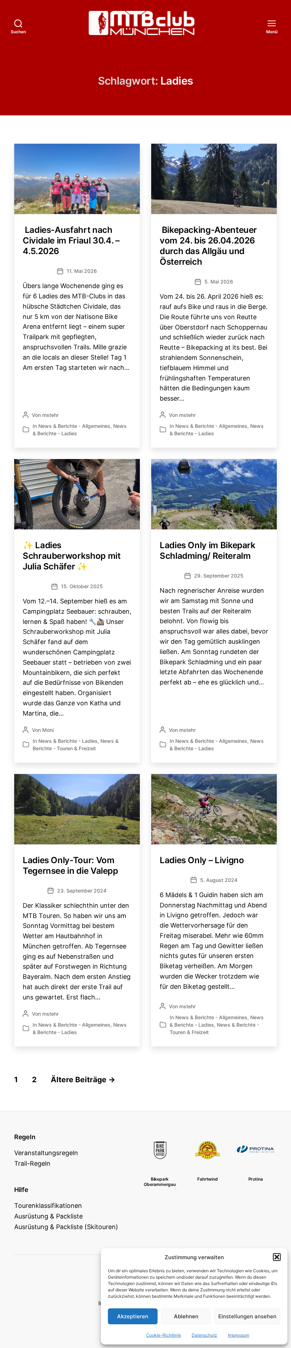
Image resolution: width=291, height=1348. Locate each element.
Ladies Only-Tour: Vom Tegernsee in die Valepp (70, 865)
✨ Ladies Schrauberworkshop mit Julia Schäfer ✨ (71, 556)
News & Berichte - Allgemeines (74, 426)
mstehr (50, 415)
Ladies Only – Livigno (202, 860)
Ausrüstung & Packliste (48, 1216)
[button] (276, 1257)
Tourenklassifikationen (48, 1205)
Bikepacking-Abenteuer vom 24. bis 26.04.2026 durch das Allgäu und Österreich (208, 246)
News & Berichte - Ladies (68, 741)
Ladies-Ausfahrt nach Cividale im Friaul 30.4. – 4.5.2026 (71, 240)
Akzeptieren (132, 1316)
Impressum (238, 1335)
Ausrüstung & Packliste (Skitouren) (66, 1227)
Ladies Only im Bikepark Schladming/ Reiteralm (208, 550)
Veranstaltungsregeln (46, 1153)
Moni (48, 730)
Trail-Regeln (32, 1163)
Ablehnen (186, 1316)
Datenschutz (204, 1335)
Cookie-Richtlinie (163, 1335)
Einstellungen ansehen (247, 1316)
